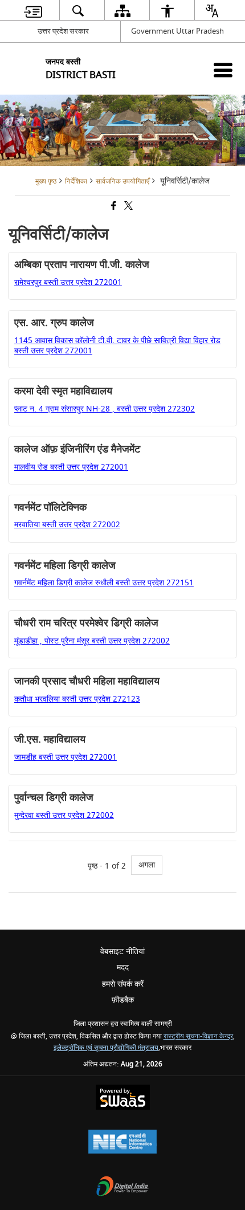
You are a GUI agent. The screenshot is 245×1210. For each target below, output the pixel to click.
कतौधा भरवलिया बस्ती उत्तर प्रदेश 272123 (77, 699)
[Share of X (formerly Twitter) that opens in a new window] (127, 207)
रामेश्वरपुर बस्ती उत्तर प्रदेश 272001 (68, 282)
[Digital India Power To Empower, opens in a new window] (122, 1187)
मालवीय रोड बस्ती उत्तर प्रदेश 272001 (71, 467)
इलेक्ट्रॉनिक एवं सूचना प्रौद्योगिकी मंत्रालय (106, 1048)
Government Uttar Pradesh (177, 31)
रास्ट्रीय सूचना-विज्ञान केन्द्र (198, 1036)
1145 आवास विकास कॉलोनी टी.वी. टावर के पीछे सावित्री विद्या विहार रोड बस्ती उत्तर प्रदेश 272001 (117, 346)
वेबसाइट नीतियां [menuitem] (122, 952)
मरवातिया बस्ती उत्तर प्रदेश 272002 (67, 525)
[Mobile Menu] (223, 70)
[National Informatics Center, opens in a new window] (122, 1143)
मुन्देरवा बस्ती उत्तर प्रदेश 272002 (64, 815)
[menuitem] (33, 10)
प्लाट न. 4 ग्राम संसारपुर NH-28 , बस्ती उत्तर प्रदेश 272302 (104, 409)
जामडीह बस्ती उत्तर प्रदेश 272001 (65, 757)
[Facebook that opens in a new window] (113, 207)
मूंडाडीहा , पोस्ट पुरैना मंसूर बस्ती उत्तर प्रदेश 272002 (92, 641)
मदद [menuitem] (123, 967)
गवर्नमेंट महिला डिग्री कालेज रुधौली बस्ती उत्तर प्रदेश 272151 (104, 583)
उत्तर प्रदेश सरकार (63, 31)
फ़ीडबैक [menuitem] (123, 1000)
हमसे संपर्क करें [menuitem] (123, 984)
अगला (146, 865)
